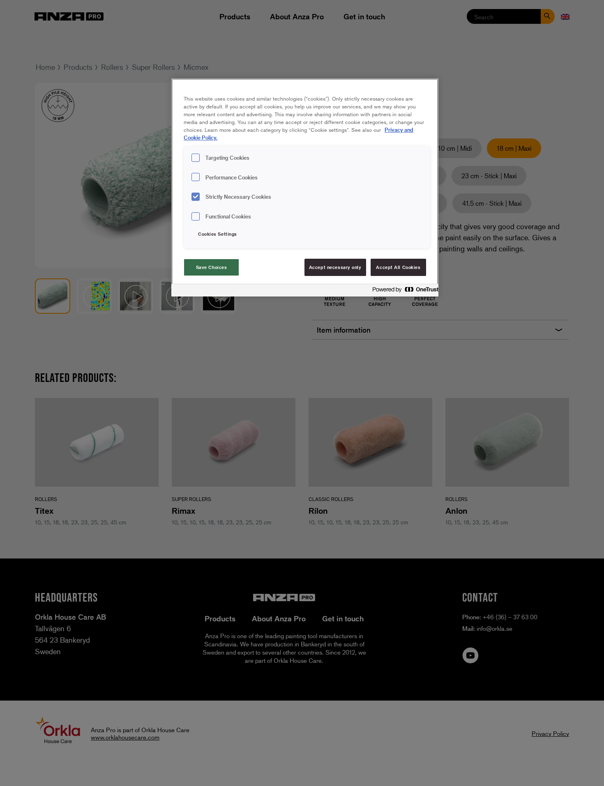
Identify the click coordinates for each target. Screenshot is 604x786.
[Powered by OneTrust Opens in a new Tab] (403, 291)
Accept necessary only (335, 267)
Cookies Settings (217, 234)
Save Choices (211, 267)
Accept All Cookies (398, 267)
